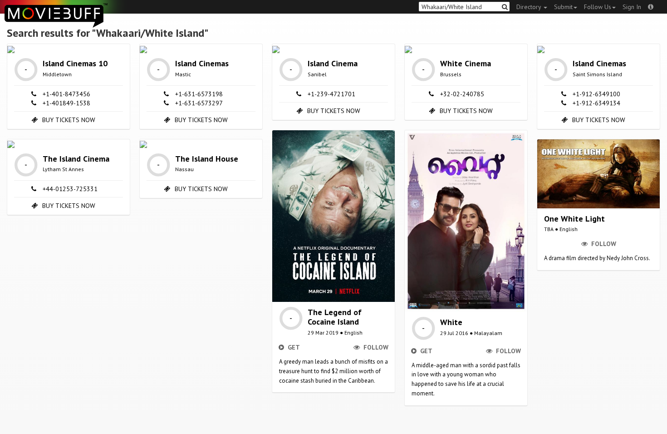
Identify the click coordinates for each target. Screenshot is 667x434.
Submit (563, 7)
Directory (529, 7)
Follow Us (597, 7)
